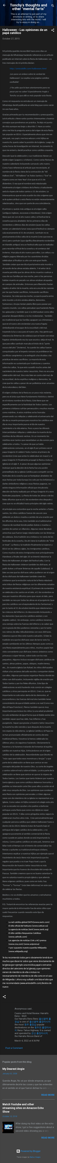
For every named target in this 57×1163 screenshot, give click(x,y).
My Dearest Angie (13, 1068)
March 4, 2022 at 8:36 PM (27, 1040)
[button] (53, 30)
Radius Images (35, 1157)
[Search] (53, 6)
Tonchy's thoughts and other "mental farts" (28, 7)
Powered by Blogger (30, 1151)
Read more (48, 1095)
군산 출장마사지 (39, 1033)
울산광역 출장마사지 (39, 1021)
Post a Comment (14, 1048)
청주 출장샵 (30, 1024)
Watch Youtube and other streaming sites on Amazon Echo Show (23, 1108)
